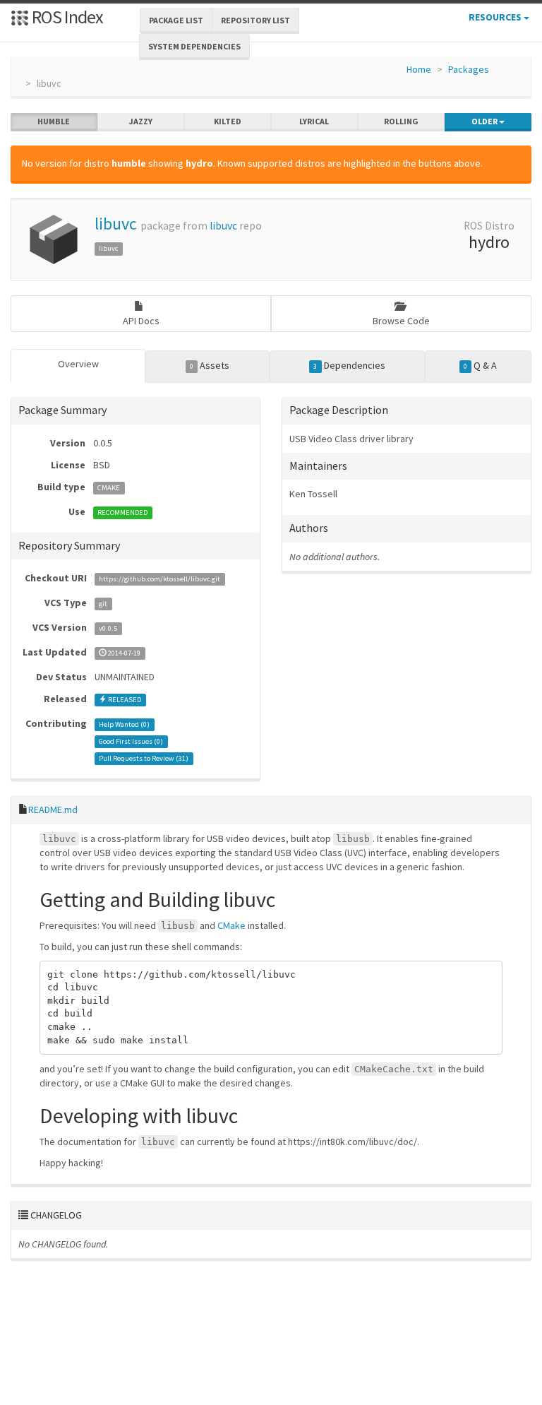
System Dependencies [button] (194, 46)
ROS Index (66, 16)
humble (53, 121)
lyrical (314, 121)
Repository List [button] (255, 20)
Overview (78, 363)
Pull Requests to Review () (143, 758)
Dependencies (349, 365)
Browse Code (401, 320)
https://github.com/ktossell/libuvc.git (159, 578)
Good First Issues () (131, 741)
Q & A (480, 365)
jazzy (140, 121)
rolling (401, 121)
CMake (231, 925)
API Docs (141, 320)
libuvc (116, 224)
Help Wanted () (124, 724)
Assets (209, 365)
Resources (496, 17)
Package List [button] (176, 20)
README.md (53, 809)
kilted (227, 121)
